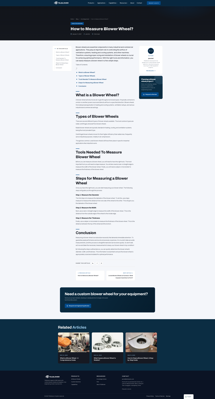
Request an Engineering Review (79, 306)
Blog (77, 19)
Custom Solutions (76, 382)
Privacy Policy (150, 396)
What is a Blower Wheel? (62, 52)
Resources (123, 3)
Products (91, 3)
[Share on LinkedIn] (92, 263)
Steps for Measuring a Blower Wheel (62, 63)
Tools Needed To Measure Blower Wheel (62, 59)
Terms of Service (160, 396)
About (132, 3)
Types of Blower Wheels (62, 55)
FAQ (98, 382)
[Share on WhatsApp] (101, 263)
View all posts (150, 70)
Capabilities (112, 3)
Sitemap (168, 396)
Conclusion (59, 68)
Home (72, 19)
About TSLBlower (101, 384)
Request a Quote (154, 3)
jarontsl (87, 34)
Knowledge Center (101, 379)
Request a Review (151, 94)
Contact (139, 3)
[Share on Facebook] (97, 263)
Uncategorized (85, 19)
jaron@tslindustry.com (128, 379)
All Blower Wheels (75, 379)
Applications (101, 3)
